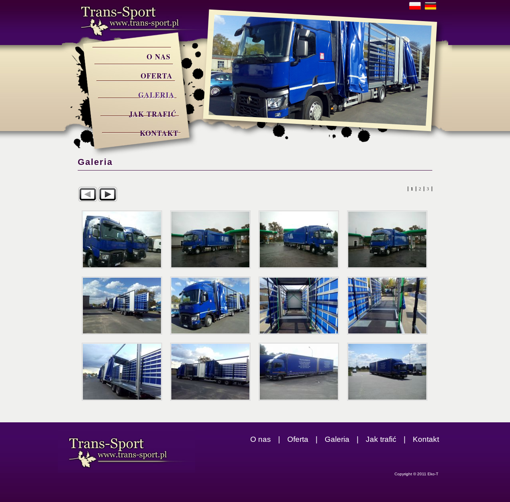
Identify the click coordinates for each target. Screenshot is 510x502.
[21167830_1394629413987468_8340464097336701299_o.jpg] (210, 239)
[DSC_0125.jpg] (387, 372)
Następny (108, 194)
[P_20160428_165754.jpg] (299, 305)
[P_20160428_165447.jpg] (122, 305)
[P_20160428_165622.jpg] (210, 305)
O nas (159, 56)
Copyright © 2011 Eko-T (416, 474)
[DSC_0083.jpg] (299, 372)
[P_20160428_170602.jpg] (210, 372)
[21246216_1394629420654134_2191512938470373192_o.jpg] (299, 239)
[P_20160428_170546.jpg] (122, 372)
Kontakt (159, 133)
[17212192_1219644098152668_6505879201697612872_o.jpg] (122, 239)
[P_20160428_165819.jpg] (387, 305)
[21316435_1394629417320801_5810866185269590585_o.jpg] (387, 239)
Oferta (157, 76)
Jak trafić (153, 114)
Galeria (156, 95)
